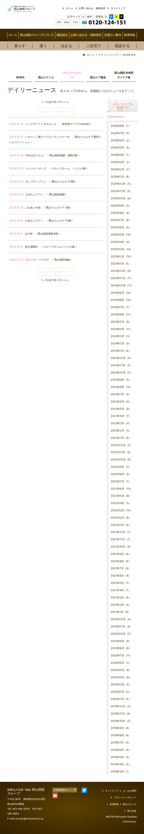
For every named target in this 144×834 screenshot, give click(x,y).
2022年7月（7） (121, 481)
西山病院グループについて (37, 35)
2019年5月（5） (121, 757)
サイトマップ (118, 8)
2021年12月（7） (121, 532)
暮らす (20, 45)
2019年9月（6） (121, 727)
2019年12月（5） (121, 706)
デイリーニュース (72, 75)
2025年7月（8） (121, 220)
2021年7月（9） (121, 568)
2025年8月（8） (121, 212)
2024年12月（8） (122, 270)
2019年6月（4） (121, 749)
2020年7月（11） (121, 655)
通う (43, 45)
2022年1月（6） (121, 524)
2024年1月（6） (121, 350)
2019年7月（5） (121, 742)
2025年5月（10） (122, 234)
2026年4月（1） (121, 154)
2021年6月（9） (121, 575)
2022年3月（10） (122, 510)
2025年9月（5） (121, 205)
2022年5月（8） (121, 495)
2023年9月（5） (121, 379)
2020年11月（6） (121, 626)
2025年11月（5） (121, 191)
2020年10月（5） (122, 633)
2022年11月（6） (121, 452)
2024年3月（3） (121, 336)
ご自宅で (93, 45)
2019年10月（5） (121, 720)
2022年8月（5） (121, 474)
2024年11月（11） (122, 278)
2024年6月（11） (121, 314)
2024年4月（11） (121, 329)
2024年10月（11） (122, 285)
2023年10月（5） (122, 372)
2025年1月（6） (121, 263)
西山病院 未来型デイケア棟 (123, 75)
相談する (122, 45)
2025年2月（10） (122, 256)
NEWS (20, 77)
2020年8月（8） (121, 648)
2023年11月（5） (121, 365)
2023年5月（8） (121, 408)
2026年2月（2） (121, 169)
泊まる (66, 45)
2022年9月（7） (121, 466)
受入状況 (131, 811)
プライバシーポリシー (125, 797)
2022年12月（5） (122, 445)
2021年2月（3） (121, 604)
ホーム (69, 8)
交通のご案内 (112, 35)
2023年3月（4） (121, 423)
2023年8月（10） (122, 386)
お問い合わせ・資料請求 (92, 8)
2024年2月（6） (121, 343)
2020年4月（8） (121, 677)
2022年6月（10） (122, 488)
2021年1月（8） (120, 611)
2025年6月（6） (121, 227)
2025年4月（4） (121, 241)
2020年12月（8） (122, 619)
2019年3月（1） (120, 771)
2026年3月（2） (121, 162)
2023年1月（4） (121, 437)
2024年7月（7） (121, 307)
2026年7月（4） (121, 133)
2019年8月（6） (121, 735)
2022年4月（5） (121, 503)
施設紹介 (62, 35)
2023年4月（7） (121, 415)
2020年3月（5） (121, 684)
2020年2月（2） (121, 691)
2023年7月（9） (121, 394)
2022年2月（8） (121, 517)
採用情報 (129, 35)
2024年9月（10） (122, 292)
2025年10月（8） (122, 198)
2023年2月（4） (121, 430)
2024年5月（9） (121, 321)
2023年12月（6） (122, 358)
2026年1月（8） (121, 176)
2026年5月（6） (121, 147)
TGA (75, 22)
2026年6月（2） (121, 140)
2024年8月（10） (122, 299)
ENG (67, 22)
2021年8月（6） (121, 561)
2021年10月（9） (121, 546)
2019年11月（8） (121, 713)
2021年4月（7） (121, 590)
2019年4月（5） (121, 764)
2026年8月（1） (121, 125)
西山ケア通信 (98, 77)
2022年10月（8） (122, 459)
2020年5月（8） (121, 670)
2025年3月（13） (122, 249)
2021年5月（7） (121, 582)
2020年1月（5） (121, 699)
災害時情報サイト (63, 790)
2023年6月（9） (121, 401)
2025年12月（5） (122, 183)
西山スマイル (46, 77)
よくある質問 (129, 791)
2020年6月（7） (121, 662)
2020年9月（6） (121, 641)
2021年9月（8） (121, 553)
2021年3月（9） (121, 597)
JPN (58, 22)
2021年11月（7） (121, 539)
